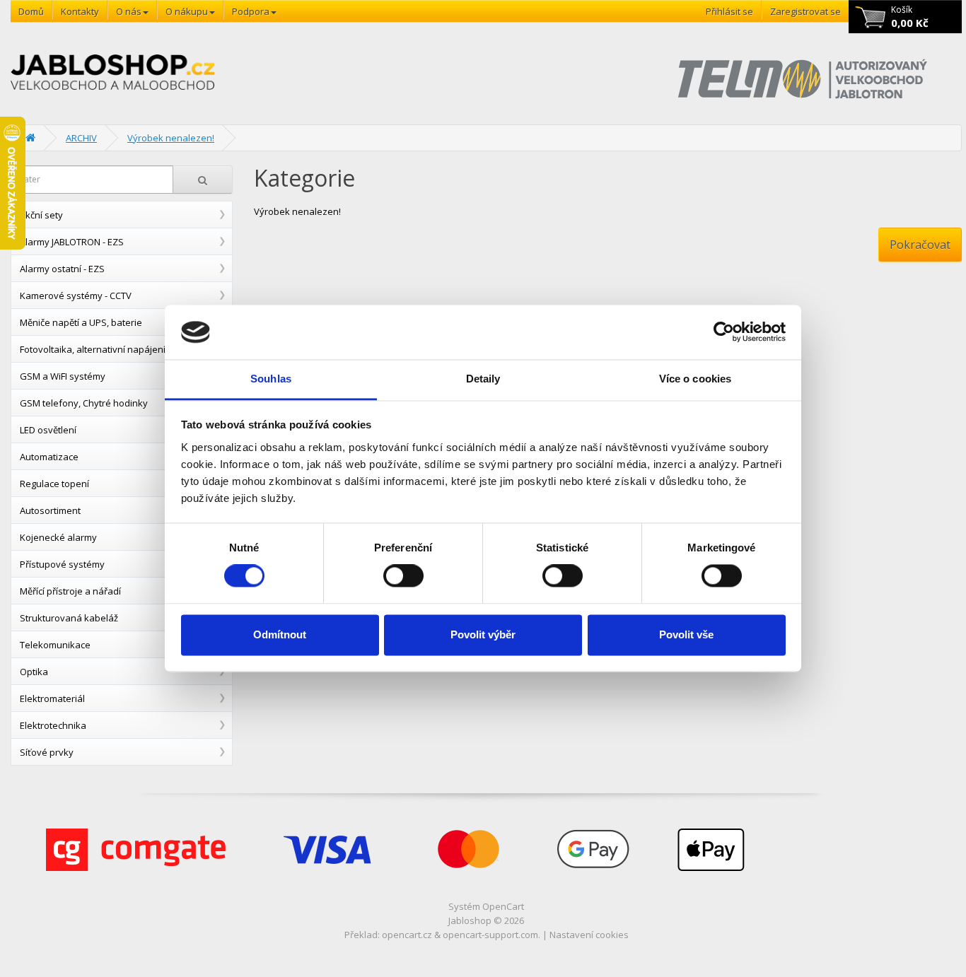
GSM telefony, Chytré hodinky (84, 403)
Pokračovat (920, 244)
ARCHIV (81, 137)
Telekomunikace (55, 644)
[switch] (403, 576)
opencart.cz (407, 934)
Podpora (250, 11)
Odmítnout (279, 634)
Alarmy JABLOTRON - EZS (72, 241)
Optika (34, 671)
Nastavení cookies (589, 934)
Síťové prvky (47, 752)
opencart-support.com (490, 934)
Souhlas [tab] (270, 379)
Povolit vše (686, 634)
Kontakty (80, 11)
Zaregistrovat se (805, 11)
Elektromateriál (52, 698)
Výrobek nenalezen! (170, 137)
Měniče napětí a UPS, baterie (81, 322)
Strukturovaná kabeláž (69, 618)
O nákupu (186, 11)
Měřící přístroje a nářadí (70, 591)
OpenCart (503, 906)
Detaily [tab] (483, 379)
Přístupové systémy (62, 564)
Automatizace (49, 456)
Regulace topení (54, 483)
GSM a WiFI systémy (62, 376)
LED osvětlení (48, 429)
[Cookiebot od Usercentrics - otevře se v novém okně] (724, 332)
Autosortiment (50, 510)
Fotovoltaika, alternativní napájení (92, 349)
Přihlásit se (729, 11)
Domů (31, 11)
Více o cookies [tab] (695, 379)
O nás (128, 11)
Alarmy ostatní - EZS (62, 268)
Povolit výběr (483, 634)
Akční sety (41, 215)
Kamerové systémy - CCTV (76, 295)
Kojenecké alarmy (58, 537)
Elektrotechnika (53, 725)
